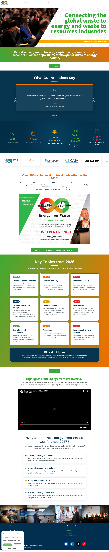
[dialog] (12, 541)
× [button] (22, 532)
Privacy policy (69, 534)
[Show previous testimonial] (15, 102)
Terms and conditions (71, 539)
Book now (90, 3)
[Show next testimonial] (93, 102)
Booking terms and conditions (73, 541)
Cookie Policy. (11, 542)
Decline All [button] (17, 544)
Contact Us (75, 3)
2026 (49, 3)
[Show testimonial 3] (55, 118)
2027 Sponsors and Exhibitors (35, 3)
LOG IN (83, 3)
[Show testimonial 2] (52, 118)
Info (55, 3)
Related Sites (64, 3)
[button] (12, 548)
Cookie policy (69, 536)
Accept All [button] (7, 544)
